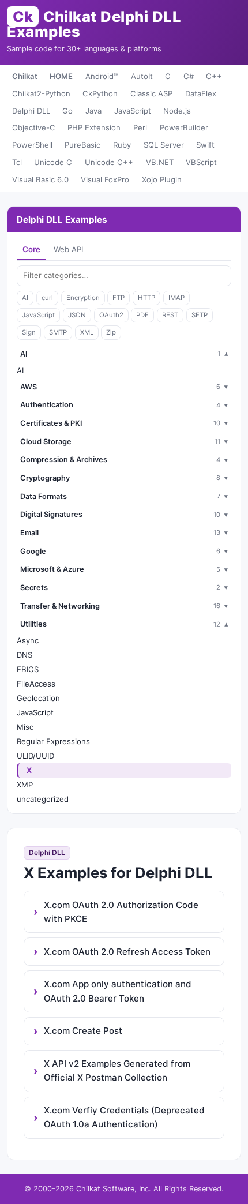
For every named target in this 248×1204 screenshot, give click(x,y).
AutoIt (142, 76)
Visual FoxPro (105, 179)
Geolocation (38, 698)
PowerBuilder (184, 127)
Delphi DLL (31, 110)
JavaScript (132, 110)
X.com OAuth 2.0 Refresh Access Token (127, 951)
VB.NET (160, 162)
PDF (142, 315)
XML (86, 332)
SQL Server (164, 144)
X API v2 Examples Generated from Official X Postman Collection (117, 1070)
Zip (111, 332)
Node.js (177, 110)
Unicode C (53, 162)
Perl (140, 127)
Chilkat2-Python (41, 93)
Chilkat (24, 76)
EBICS (28, 669)
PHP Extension (94, 127)
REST (170, 315)
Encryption (83, 298)
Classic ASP (151, 93)
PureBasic (82, 144)
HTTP (146, 298)
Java (93, 110)
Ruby (122, 144)
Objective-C (33, 127)
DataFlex (200, 93)
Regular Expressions (53, 741)
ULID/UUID (35, 755)
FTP (118, 298)
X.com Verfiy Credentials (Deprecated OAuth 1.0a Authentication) (124, 1117)
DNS (24, 654)
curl (47, 298)
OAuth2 (111, 315)
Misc (25, 727)
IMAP (176, 298)
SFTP (199, 315)
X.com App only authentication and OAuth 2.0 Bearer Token (117, 990)
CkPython (100, 93)
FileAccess (36, 683)
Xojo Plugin (162, 179)
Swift (205, 144)
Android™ (101, 76)
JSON (77, 315)
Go (67, 110)
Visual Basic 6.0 (40, 179)
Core (31, 249)
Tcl (17, 162)
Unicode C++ (109, 162)
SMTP (58, 332)
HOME (61, 76)
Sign (29, 332)
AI (25, 298)
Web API (68, 249)
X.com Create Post (83, 1030)
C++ (214, 76)
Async (28, 640)
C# (188, 76)
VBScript (201, 162)
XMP (25, 784)
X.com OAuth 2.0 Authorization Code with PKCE (121, 911)
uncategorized (43, 799)
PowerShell (32, 144)
